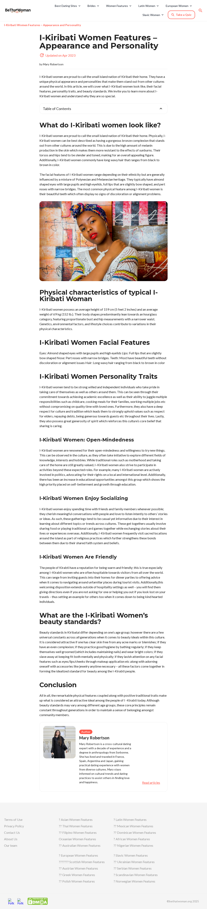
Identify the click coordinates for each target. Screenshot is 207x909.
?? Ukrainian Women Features (134, 862)
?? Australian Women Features (79, 845)
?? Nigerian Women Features (133, 845)
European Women (177, 5)
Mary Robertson (53, 64)
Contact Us (12, 832)
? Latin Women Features (130, 819)
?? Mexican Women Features (133, 826)
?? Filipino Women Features (78, 832)
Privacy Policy (14, 826)
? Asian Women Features (76, 819)
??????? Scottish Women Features (82, 862)
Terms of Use (13, 819)
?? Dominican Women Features (135, 832)
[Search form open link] (200, 10)
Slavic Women (151, 15)
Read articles (151, 782)
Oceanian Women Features (77, 839)
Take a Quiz (183, 14)
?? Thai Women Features (76, 826)
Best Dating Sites (66, 5)
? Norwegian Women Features (134, 881)
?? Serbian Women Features (133, 868)
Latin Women (146, 5)
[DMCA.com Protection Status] (37, 901)
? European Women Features (78, 855)
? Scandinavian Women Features (136, 875)
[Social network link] (11, 901)
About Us (10, 839)
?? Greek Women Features (77, 875)
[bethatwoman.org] (19, 10)
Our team (10, 845)
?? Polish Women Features (77, 881)
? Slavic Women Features (131, 855)
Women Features (117, 5)
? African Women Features (132, 839)
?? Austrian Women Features (78, 868)
